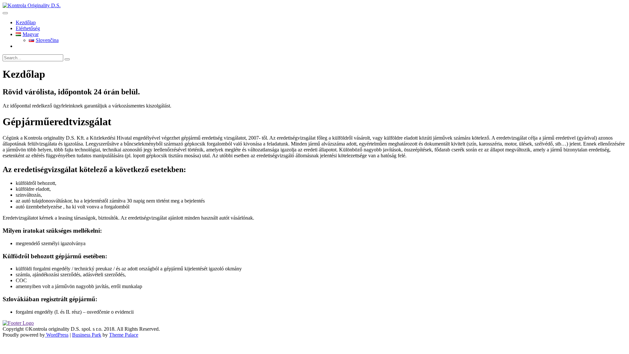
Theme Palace (123, 335)
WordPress (56, 335)
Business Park (86, 335)
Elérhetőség (28, 28)
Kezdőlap (26, 22)
